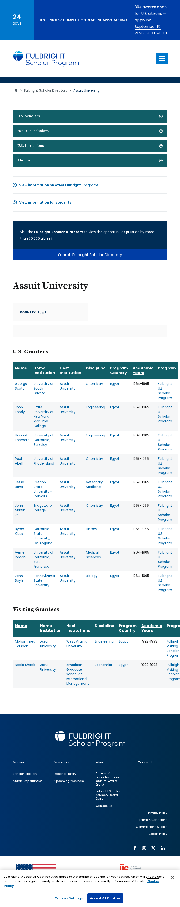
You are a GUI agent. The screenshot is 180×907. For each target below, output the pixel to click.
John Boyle (19, 578)
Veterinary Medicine (94, 484)
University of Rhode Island (44, 461)
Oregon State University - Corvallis (43, 489)
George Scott (21, 386)
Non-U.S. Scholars (33, 131)
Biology (92, 575)
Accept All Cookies (105, 898)
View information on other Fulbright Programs (59, 185)
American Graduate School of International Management (77, 674)
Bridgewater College (43, 508)
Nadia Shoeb (25, 664)
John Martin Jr (20, 510)
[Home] (46, 58)
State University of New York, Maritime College (44, 416)
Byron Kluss (19, 531)
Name (21, 368)
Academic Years (143, 370)
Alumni (23, 160)
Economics (104, 664)
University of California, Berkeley (44, 440)
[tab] (90, 116)
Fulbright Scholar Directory (45, 90)
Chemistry (94, 383)
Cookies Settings (69, 898)
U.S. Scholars (28, 116)
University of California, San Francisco (44, 559)
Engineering (95, 407)
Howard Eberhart (22, 437)
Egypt (114, 383)
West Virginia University (76, 643)
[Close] (172, 877)
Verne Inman (20, 554)
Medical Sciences (93, 554)
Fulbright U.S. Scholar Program (165, 390)
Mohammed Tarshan (25, 643)
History (91, 529)
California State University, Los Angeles (43, 536)
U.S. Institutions (30, 145)
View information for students (45, 202)
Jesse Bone (19, 484)
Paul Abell (19, 461)
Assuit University (67, 386)
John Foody (20, 409)
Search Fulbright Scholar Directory (90, 254)
